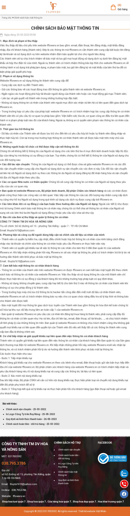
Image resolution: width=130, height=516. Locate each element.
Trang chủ (6, 17)
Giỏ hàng (122, 9)
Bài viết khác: (10, 403)
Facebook (105, 442)
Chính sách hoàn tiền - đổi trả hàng (69, 457)
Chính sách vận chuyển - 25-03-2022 (26, 409)
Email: (5, 484)
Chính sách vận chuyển (69, 449)
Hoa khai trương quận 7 (111, 501)
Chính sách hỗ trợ (67, 442)
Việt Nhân (101, 511)
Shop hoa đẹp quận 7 (84, 501)
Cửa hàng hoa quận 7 (59, 501)
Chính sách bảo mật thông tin (28, 17)
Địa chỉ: (6, 470)
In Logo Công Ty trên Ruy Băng (68, 465)
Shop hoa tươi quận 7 (13, 501)
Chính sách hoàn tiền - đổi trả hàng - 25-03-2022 (32, 424)
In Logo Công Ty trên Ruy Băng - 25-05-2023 (30, 414)
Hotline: (6, 490)
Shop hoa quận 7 (36, 501)
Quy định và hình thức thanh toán (68, 482)
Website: (6, 496)
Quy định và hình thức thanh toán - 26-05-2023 (31, 419)
